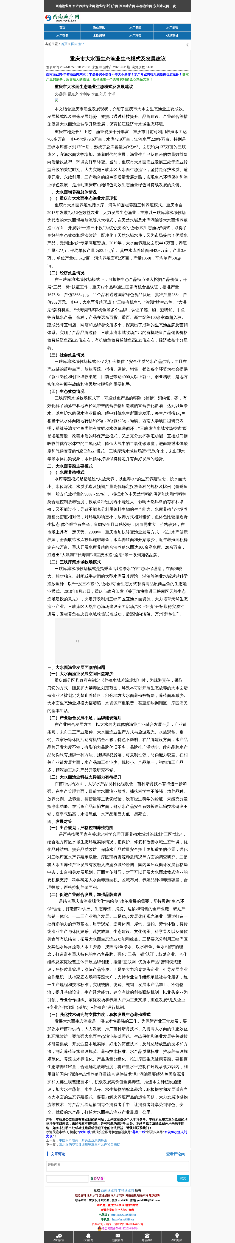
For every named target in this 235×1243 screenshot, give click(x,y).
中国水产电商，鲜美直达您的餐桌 (83, 1140)
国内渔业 (77, 44)
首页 (64, 44)
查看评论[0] (175, 1154)
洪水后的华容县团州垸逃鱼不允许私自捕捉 (89, 1144)
